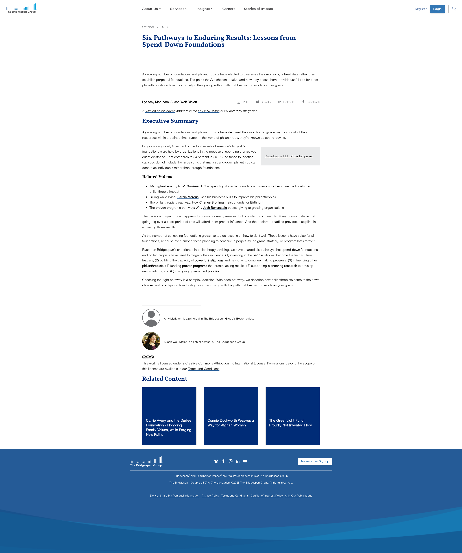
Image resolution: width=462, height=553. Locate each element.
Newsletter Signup (315, 461)
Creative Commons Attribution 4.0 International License (225, 363)
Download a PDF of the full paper (289, 156)
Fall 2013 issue (208, 111)
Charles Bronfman (212, 202)
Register (421, 9)
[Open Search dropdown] (453, 9)
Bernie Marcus (188, 197)
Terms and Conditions (203, 369)
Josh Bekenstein (215, 208)
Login (437, 9)
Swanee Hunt (196, 186)
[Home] (21, 9)
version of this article (160, 111)
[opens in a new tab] (216, 461)
